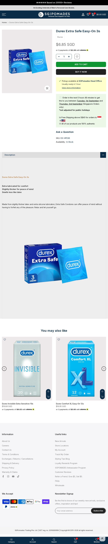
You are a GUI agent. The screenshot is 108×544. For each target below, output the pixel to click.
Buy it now (81, 72)
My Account (60, 450)
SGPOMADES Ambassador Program (70, 468)
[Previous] (4, 368)
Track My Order (62, 454)
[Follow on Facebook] (3, 476)
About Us (6, 441)
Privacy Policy (8, 468)
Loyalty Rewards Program (66, 463)
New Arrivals (60, 441)
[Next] (104, 368)
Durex (60, 37)
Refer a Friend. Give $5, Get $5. (68, 476)
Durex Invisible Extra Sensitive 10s (17, 404)
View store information (71, 88)
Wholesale (59, 485)
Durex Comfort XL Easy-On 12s (70, 404)
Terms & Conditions (10, 454)
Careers (5, 445)
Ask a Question (65, 132)
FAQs (57, 481)
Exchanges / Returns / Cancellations (17, 459)
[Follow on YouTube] (13, 476)
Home (4, 22)
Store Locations (62, 445)
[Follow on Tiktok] (18, 476)
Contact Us (6, 450)
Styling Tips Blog (62, 459)
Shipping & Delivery (10, 463)
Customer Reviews (63, 472)
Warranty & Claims (10, 472)
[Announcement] (54, 2)
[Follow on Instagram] (8, 476)
